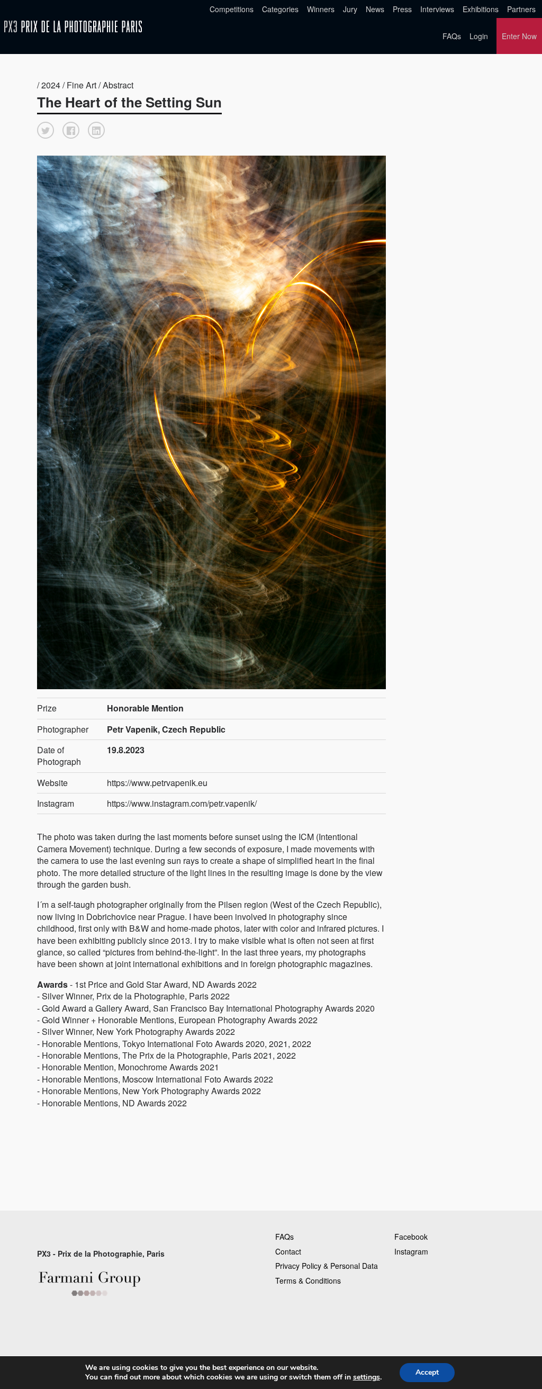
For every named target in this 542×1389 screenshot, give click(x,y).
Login (478, 36)
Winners (321, 9)
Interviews (437, 9)
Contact (288, 1251)
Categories (280, 9)
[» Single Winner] (73, 27)
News (375, 9)
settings (366, 1377)
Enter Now (519, 36)
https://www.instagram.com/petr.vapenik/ (182, 803)
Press (402, 9)
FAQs (451, 36)
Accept (427, 1372)
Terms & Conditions (308, 1280)
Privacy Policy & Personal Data (326, 1265)
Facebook (411, 1236)
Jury (350, 9)
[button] (45, 130)
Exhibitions (481, 9)
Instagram (411, 1251)
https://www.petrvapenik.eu (157, 783)
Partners (521, 9)
